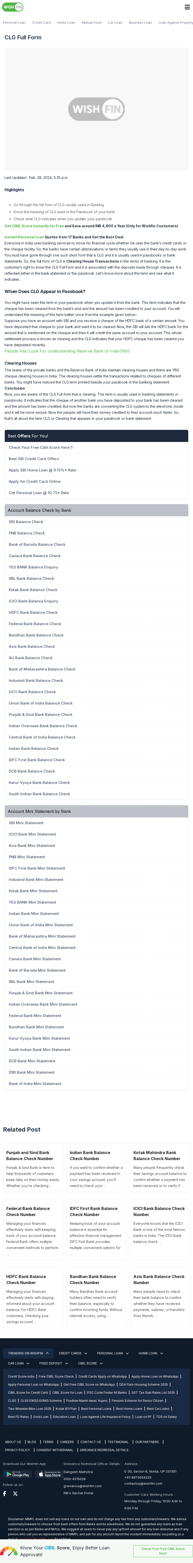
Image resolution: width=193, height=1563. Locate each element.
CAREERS (67, 1442)
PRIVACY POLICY (17, 1450)
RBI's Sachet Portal (78, 1493)
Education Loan (64, 1417)
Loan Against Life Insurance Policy (105, 1417)
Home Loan (66, 22)
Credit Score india (21, 1376)
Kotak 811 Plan (66, 1409)
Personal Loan (14, 22)
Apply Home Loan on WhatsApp (154, 1376)
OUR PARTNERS (147, 1442)
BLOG (32, 1442)
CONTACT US (90, 1442)
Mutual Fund (91, 22)
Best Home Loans (129, 1409)
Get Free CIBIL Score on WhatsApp (89, 1384)
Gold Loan (41, 1417)
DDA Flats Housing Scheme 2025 (143, 1384)
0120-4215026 (75, 1479)
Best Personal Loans (96, 1409)
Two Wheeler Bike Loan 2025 (29, 1409)
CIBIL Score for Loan (67, 1392)
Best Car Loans (158, 1409)
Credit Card (41, 22)
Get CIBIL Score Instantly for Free (34, 226)
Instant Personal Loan (24, 237)
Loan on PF (143, 1417)
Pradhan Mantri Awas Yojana (86, 1400)
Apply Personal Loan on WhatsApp (33, 1384)
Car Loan (115, 22)
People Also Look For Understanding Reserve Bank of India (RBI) (67, 351)
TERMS (48, 1442)
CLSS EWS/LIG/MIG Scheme (41, 1400)
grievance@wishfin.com (83, 1486)
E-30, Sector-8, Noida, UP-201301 (150, 1471)
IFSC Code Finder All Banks (107, 1392)
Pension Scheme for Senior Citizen (137, 1400)
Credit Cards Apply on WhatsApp (102, 1376)
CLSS (12, 1400)
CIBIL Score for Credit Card (28, 1392)
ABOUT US (13, 1442)
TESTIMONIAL (118, 1442)
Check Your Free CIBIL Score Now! (163, 1551)
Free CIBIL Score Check (56, 1376)
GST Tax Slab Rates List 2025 (153, 1392)
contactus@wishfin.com (143, 1483)
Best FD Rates (18, 1417)
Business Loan (140, 22)
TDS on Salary (166, 1417)
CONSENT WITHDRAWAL (54, 1450)
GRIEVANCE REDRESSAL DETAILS (104, 1450)
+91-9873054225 (138, 1477)
